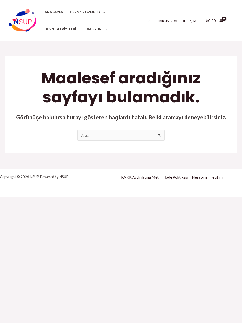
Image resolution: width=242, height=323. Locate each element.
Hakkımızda (167, 21)
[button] (103, 12)
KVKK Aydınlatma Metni (141, 177)
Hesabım (199, 177)
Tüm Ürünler (95, 29)
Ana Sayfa (54, 12)
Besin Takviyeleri (60, 29)
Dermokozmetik (85, 12)
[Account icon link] (231, 20)
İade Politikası (176, 177)
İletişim (189, 21)
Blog (148, 21)
